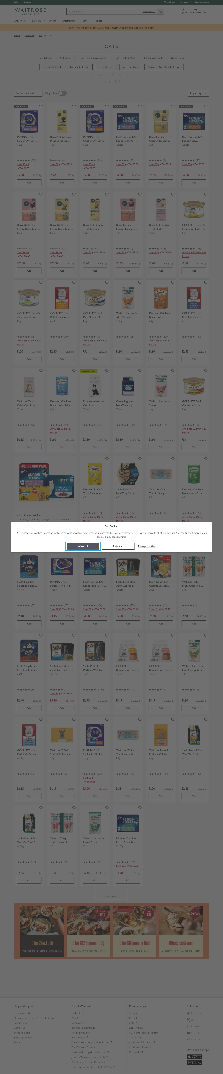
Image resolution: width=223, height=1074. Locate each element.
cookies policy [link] (104, 536)
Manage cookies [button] (146, 546)
